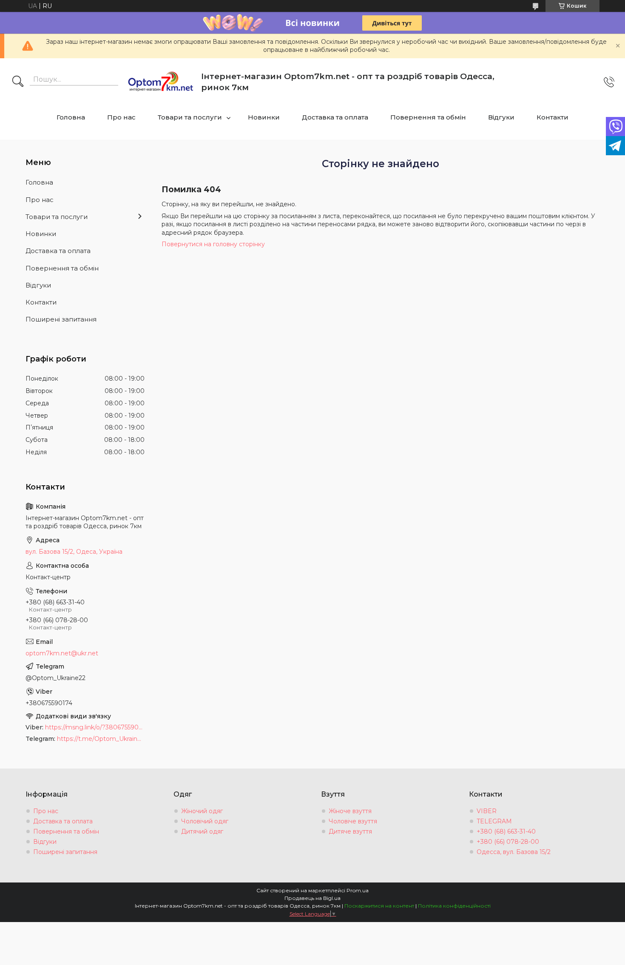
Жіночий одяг (202, 811)
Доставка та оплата (335, 117)
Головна (71, 117)
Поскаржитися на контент (379, 905)
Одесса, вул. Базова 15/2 (514, 852)
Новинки (264, 117)
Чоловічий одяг (204, 821)
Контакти (552, 117)
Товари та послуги (190, 117)
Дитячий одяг (202, 831)
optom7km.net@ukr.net (62, 653)
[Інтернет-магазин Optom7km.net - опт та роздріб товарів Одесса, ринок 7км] (161, 82)
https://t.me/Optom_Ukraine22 (101, 739)
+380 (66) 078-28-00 (508, 841)
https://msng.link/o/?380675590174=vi (95, 727)
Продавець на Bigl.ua (312, 898)
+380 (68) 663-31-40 (506, 831)
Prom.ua (358, 890)
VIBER (487, 811)
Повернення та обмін (428, 117)
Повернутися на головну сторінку (213, 244)
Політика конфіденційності (454, 905)
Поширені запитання (61, 319)
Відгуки (501, 117)
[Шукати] (18, 82)
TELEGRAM (494, 821)
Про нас (121, 117)
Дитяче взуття (350, 831)
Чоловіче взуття (353, 821)
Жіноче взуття (350, 811)
